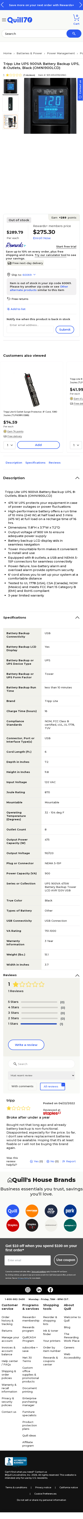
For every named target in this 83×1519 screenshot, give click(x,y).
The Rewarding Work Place (72, 1337)
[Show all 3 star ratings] (39, 1013)
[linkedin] (39, 1290)
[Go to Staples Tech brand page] (32, 1226)
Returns (7, 1330)
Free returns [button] (19, 298)
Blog (67, 1327)
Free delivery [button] (14, 436)
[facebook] (50, 1290)
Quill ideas (29, 1435)
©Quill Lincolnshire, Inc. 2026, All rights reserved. (32, 1474)
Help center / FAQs (10, 1362)
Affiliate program (28, 1443)
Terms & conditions (16, 1487)
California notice (68, 1487)
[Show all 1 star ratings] (38, 1024)
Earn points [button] (63, 217)
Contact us (9, 1411)
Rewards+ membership (30, 1318)
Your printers (51, 1340)
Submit (65, 329)
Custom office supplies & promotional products (30, 1374)
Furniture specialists (29, 1413)
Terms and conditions (38, 1272)
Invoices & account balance (9, 1351)
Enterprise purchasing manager (29, 1402)
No (52, 1161)
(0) (62, 1002)
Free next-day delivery (27, 263)
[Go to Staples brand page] (12, 1226)
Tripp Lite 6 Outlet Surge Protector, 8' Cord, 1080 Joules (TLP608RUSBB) (30, 413)
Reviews (55, 462)
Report (71, 1161)
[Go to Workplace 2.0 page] (70, 1226)
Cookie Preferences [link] (45, 1493)
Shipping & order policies (9, 1374)
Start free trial (66, 246)
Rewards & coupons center (50, 1361)
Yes (36, 1161)
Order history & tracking (7, 1320)
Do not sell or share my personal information (41, 1500)
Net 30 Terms (27, 1359)
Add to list (18, 309)
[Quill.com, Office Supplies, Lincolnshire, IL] (16, 1462)
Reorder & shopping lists (50, 1320)
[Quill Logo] (19, 19)
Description (14, 462)
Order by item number (52, 1349)
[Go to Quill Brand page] (12, 1212)
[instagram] (28, 1290)
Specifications (35, 462)
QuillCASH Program (29, 1339)
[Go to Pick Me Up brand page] (51, 1212)
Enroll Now (42, 238)
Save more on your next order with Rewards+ (41, 5)
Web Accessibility (72, 1355)
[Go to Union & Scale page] (51, 1226)
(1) (61, 1024)
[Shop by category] (4, 19)
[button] (80, 4)
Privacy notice (43, 1487)
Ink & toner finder (50, 1332)
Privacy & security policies (8, 1402)
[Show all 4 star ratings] (39, 1007)
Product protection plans (29, 1425)
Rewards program (28, 1329)
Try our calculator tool (50, 255)
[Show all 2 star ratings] (39, 1018)
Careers (69, 1347)
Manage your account (10, 1339)
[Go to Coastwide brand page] (32, 1212)
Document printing (29, 1389)
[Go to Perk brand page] (70, 1212)
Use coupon (65, 1260)
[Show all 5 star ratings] (39, 1002)
